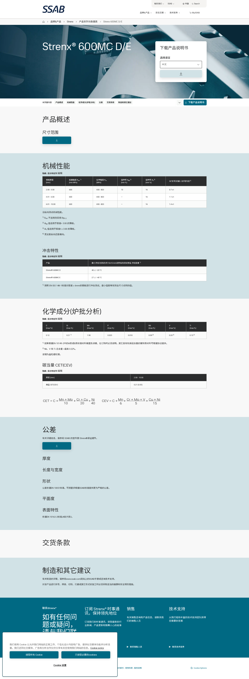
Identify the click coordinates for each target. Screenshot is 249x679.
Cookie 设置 (59, 665)
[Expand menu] (179, 102)
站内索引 (120, 668)
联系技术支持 (178, 647)
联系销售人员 (136, 647)
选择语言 (165, 57)
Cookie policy (97, 648)
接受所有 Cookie (34, 654)
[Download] (56, 140)
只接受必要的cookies (86, 654)
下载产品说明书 (196, 102)
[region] (60, 654)
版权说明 (138, 668)
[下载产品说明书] (181, 73)
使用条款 (129, 668)
